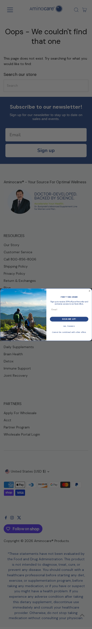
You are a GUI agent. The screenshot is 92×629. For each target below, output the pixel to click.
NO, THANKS (69, 326)
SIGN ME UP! (69, 319)
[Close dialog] (89, 290)
